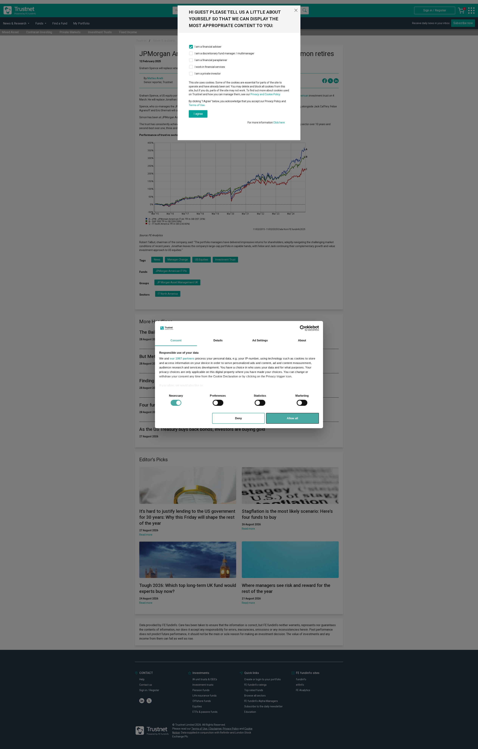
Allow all (292, 418)
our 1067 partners (182, 358)
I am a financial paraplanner (211, 60)
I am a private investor (208, 73)
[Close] (296, 10)
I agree (198, 114)
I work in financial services (210, 66)
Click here (279, 122)
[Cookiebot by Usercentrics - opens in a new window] (302, 328)
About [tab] (302, 340)
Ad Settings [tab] (260, 340)
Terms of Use (197, 105)
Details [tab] (218, 340)
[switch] (218, 403)
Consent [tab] (176, 340)
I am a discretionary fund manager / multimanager (224, 53)
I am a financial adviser (208, 46)
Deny (238, 418)
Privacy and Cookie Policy (265, 94)
